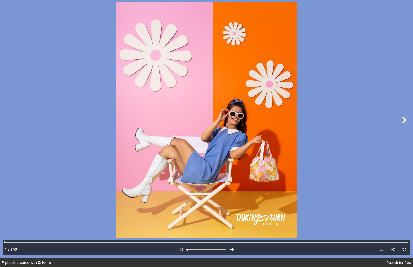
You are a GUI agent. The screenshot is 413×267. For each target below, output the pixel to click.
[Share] (393, 249)
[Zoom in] (232, 249)
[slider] (206, 249)
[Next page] (403, 129)
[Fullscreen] (404, 249)
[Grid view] (180, 249)
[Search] (381, 249)
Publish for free (399, 263)
